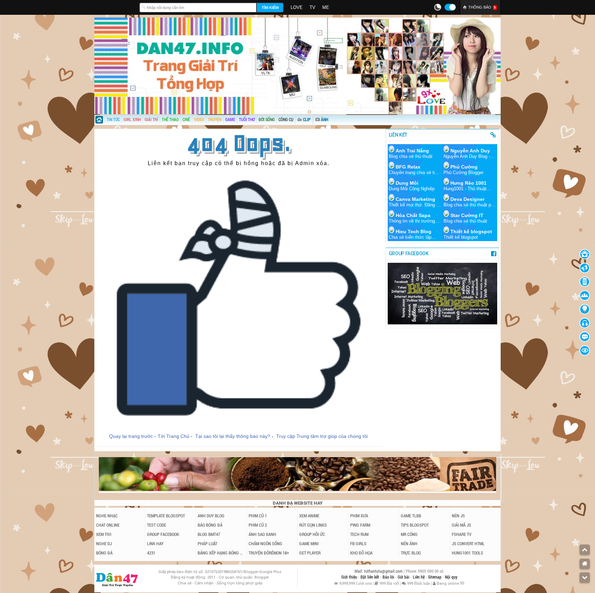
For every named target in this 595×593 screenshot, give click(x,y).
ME (325, 7)
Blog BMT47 (209, 534)
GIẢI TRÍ (151, 119)
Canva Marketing (415, 199)
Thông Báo (482, 7)
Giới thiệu (349, 577)
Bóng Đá (104, 553)
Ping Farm (360, 525)
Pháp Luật (207, 543)
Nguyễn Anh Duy (470, 150)
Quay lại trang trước (131, 436)
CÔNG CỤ (286, 119)
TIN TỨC (113, 119)
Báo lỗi (389, 577)
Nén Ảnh (409, 543)
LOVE (297, 7)
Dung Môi (407, 183)
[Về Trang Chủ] (585, 254)
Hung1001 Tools (467, 553)
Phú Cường (464, 167)
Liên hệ (419, 577)
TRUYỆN (214, 119)
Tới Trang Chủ (173, 436)
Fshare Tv (461, 534)
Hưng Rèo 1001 (468, 183)
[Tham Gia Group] (442, 322)
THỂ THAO (170, 119)
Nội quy (451, 577)
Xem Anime (309, 516)
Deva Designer (467, 199)
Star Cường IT (466, 215)
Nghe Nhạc (107, 516)
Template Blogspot (166, 516)
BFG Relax (408, 167)
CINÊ (186, 119)
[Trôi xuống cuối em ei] (585, 577)
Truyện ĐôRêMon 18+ (269, 553)
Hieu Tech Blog (413, 231)
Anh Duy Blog (211, 516)
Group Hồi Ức (312, 534)
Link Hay (155, 543)
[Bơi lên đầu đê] (585, 550)
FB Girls (358, 543)
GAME (230, 119)
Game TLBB (411, 516)
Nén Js (458, 516)
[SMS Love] (585, 323)
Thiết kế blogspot (471, 231)
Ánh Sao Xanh (262, 534)
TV (312, 7)
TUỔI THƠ (247, 119)
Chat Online (107, 525)
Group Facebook (163, 534)
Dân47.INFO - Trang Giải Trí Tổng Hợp (115, 7)
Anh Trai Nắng (412, 150)
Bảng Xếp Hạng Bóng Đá (221, 553)
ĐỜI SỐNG (267, 119)
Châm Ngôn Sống (265, 543)
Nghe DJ (104, 543)
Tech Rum (359, 534)
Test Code (156, 525)
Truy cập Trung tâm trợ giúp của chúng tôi (322, 436)
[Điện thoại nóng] (585, 282)
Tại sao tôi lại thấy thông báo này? (232, 436)
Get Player (310, 553)
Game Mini (309, 543)
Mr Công (409, 534)
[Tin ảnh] (329, 117)
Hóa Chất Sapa (413, 215)
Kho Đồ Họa (361, 553)
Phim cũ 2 (258, 525)
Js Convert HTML (468, 543)
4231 (151, 553)
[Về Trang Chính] (585, 564)
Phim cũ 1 (258, 516)
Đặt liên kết (370, 577)
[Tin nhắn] (585, 268)
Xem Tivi (103, 534)
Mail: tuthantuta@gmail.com (379, 571)
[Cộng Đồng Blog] (585, 295)
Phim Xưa (359, 516)
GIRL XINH (132, 119)
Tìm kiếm (270, 8)
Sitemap (435, 577)
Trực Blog (411, 553)
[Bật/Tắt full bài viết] (585, 350)
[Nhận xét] (585, 337)
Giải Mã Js (461, 525)
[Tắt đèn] (585, 309)
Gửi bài (404, 577)
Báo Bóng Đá (210, 525)
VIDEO (199, 119)
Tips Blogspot (415, 525)
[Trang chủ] (99, 120)
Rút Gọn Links (313, 525)
